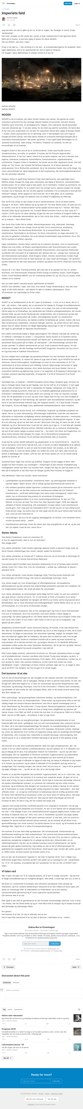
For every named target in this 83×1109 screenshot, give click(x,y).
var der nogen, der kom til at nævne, (15, 1047)
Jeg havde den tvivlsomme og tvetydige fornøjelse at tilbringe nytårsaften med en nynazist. (35, 1018)
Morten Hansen (12, 18)
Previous (10, 967)
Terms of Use (52, 948)
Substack (31, 1104)
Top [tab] (4, 1009)
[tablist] (11, 982)
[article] (41, 1019)
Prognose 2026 (9, 1029)
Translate (6, 9)
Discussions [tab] (18, 1009)
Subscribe (68, 3)
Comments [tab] (7, 983)
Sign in (77, 3)
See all (6, 1058)
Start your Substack (35, 1099)
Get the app (52, 1099)
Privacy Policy (57, 951)
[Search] (79, 1009)
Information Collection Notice (40, 951)
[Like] (4, 25)
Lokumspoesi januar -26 (13, 1045)
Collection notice (57, 1094)
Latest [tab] (10, 1009)
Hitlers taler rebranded (12, 1015)
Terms (47, 1094)
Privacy (41, 1094)
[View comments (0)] (9, 25)
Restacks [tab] (16, 983)
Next (75, 967)
